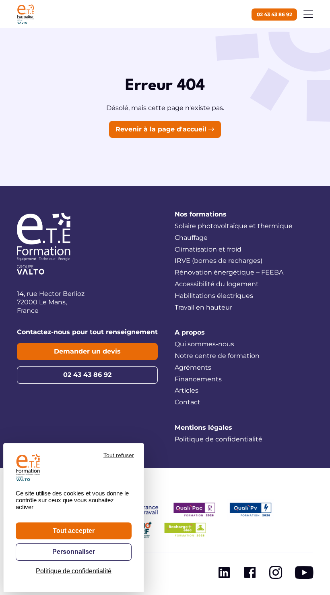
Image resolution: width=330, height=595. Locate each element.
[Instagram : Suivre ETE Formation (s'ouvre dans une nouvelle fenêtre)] (275, 574)
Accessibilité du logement (217, 284)
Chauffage (191, 237)
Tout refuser (118, 455)
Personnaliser (73, 551)
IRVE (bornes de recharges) (218, 260)
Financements (198, 379)
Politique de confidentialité (218, 439)
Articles (186, 390)
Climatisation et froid (208, 249)
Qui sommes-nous (204, 344)
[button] (308, 14)
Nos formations (201, 214)
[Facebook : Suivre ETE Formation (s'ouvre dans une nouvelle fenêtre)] (249, 574)
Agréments (193, 367)
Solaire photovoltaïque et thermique (234, 226)
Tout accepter (74, 530)
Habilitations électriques (214, 296)
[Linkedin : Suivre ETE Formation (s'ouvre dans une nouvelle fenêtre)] (224, 574)
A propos (190, 332)
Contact (187, 402)
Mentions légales (203, 427)
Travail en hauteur (203, 307)
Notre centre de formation (217, 356)
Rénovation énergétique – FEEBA (229, 272)
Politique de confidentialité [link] (73, 571)
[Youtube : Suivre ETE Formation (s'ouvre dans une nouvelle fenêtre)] (304, 574)
